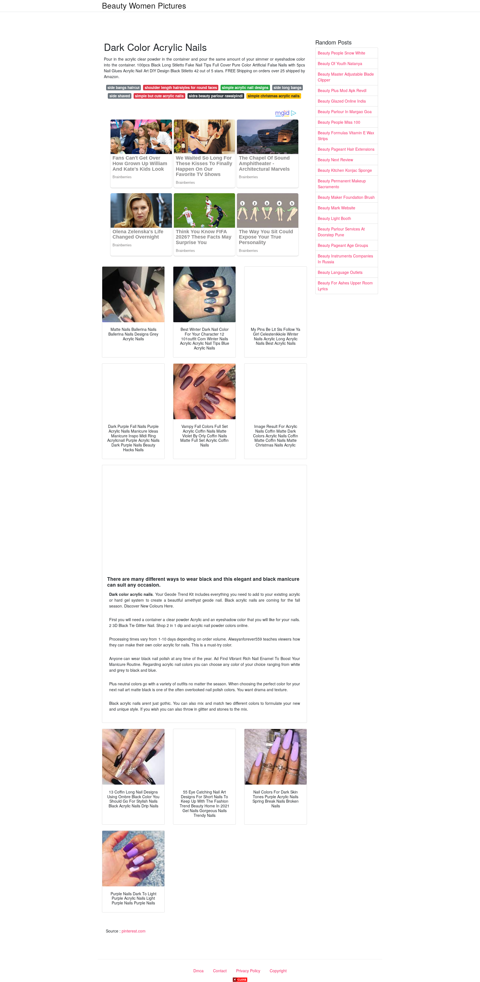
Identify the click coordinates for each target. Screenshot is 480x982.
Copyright (278, 970)
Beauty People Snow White (341, 53)
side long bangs (287, 87)
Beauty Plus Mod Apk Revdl (342, 90)
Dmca (198, 970)
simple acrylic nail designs (245, 87)
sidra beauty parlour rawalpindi (216, 95)
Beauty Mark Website (336, 207)
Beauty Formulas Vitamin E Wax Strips (346, 135)
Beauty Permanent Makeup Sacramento (342, 183)
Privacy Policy (248, 970)
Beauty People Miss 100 (339, 122)
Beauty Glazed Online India (342, 101)
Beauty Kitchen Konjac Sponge (345, 170)
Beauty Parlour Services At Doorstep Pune (341, 231)
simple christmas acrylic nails (273, 95)
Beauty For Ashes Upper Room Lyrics (345, 285)
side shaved (119, 95)
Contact (220, 970)
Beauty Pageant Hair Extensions (346, 149)
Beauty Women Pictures (144, 5)
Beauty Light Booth (334, 218)
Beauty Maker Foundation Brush (346, 197)
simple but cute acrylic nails (159, 95)
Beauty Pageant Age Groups (343, 245)
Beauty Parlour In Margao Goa (345, 111)
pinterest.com (134, 931)
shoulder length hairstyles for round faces (181, 87)
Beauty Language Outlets (340, 272)
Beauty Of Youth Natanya (340, 63)
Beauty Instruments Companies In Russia (345, 258)
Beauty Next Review (335, 159)
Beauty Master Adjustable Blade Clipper (346, 77)
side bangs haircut (123, 87)
